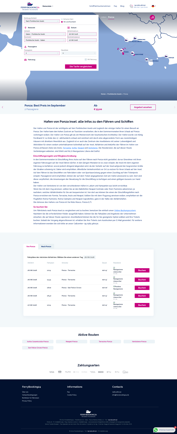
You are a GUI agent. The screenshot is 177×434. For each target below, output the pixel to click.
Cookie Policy (72, 395)
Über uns (25, 392)
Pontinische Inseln (114, 94)
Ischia (74, 148)
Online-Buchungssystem (125, 210)
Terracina (67, 148)
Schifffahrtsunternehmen (99, 6)
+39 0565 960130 (140, 5)
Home (103, 94)
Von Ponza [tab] (30, 247)
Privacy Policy (27, 401)
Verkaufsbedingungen (29, 395)
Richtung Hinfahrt (30, 18)
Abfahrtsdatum (72, 31)
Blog (122, 6)
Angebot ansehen (141, 107)
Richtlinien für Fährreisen (30, 398)
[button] (2, 107)
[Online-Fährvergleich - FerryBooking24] (30, 6)
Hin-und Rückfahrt (70, 22)
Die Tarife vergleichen (81, 66)
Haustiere (64, 50)
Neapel (81, 148)
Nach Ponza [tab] (46, 247)
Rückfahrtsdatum (73, 37)
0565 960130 (116, 392)
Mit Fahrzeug (92, 59)
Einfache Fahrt (68, 19)
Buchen (142, 270)
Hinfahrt (27, 31)
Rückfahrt (27, 37)
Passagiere (28, 50)
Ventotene (93, 148)
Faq (115, 6)
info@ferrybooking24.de (120, 395)
